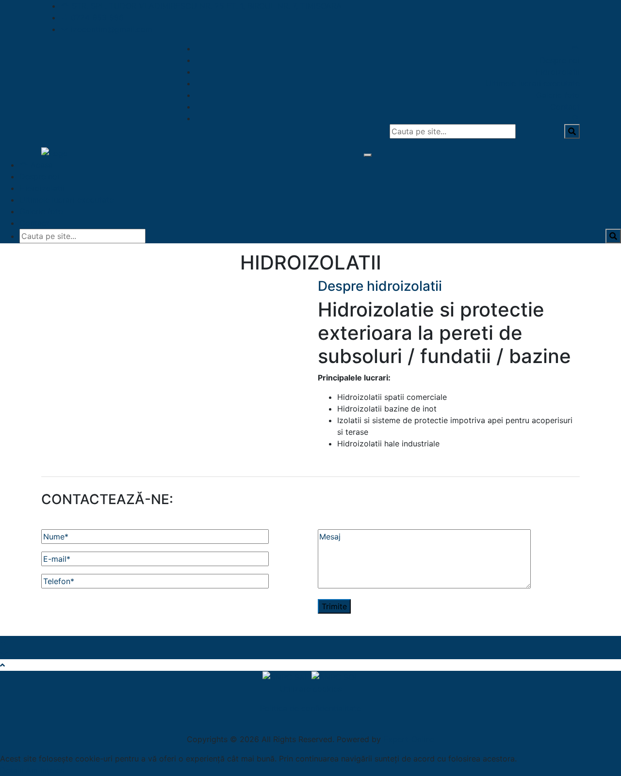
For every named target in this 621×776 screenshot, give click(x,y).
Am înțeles (45, 770)
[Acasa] (575, 48)
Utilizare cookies (311, 689)
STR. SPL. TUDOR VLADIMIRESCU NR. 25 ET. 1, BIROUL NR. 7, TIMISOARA (207, 6)
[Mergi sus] (2, 665)
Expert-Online (408, 739)
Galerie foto (558, 95)
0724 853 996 (97, 17)
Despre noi (560, 60)
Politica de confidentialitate (310, 708)
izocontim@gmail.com (111, 29)
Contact (565, 106)
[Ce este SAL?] (286, 676)
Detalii (11, 770)
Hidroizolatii (557, 72)
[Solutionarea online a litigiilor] (335, 676)
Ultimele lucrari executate (533, 83)
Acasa (40, 165)
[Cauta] (576, 118)
